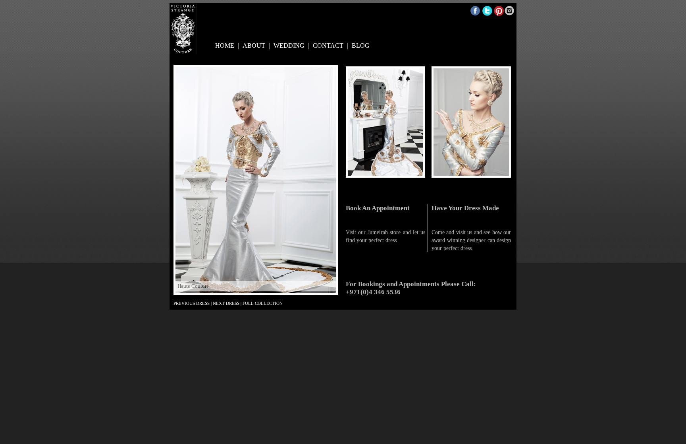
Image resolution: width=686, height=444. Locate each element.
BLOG (361, 45)
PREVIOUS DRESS (191, 303)
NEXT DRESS (226, 303)
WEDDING (289, 45)
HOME (224, 45)
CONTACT (328, 45)
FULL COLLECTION (263, 303)
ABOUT (254, 45)
